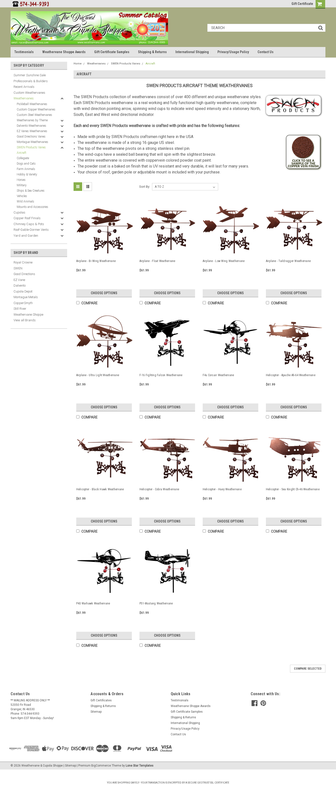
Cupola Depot (23, 291)
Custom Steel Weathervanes (34, 115)
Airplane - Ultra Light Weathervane (97, 375)
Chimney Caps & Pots (29, 224)
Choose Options (104, 293)
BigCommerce (101, 765)
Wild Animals (25, 201)
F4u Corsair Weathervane (218, 375)
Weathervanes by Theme (32, 120)
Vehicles (22, 196)
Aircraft (21, 152)
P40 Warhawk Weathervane (93, 603)
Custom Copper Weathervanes (36, 109)
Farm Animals (26, 169)
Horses (21, 180)
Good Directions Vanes (31, 136)
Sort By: (144, 186)
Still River (20, 308)
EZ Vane (19, 280)
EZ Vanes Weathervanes (32, 131)
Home (78, 63)
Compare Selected (307, 668)
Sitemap (96, 711)
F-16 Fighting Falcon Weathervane (161, 375)
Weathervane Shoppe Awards (64, 52)
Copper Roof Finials (27, 218)
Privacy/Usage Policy (233, 52)
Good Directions (24, 274)
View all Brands (25, 320)
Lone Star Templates (139, 765)
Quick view (105, 251)
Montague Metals (26, 297)
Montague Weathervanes (32, 142)
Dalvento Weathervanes (31, 125)
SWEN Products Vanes (31, 147)
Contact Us (266, 52)
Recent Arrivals (24, 87)
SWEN (18, 268)
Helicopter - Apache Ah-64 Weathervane (290, 375)
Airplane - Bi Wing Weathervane (96, 261)
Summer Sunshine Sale (30, 75)
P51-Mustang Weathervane (156, 603)
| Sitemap (69, 765)
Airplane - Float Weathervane (157, 261)
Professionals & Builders (31, 81)
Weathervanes (24, 98)
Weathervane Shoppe (28, 314)
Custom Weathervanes (29, 92)
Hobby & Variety (27, 174)
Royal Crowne (23, 262)
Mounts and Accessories (32, 207)
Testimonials (24, 52)
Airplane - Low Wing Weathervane (224, 261)
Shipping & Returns (152, 52)
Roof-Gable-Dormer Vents (31, 229)
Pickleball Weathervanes (32, 104)
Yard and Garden (26, 235)
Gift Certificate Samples (111, 52)
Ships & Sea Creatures (31, 190)
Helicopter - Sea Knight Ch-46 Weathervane (293, 489)
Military (22, 185)
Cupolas (19, 212)
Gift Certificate (302, 4)
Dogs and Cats (26, 163)
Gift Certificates (101, 700)
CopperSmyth (23, 303)
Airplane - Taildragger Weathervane (288, 261)
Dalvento (20, 285)
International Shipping (192, 52)
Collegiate (23, 158)
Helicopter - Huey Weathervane (222, 489)
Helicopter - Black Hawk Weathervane (100, 489)
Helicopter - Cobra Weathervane (159, 489)
